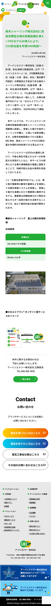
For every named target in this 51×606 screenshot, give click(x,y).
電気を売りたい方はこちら (25, 443)
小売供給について (10, 499)
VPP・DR (8, 523)
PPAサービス (9, 516)
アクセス (32, 516)
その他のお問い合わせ (37, 533)
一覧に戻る (25, 379)
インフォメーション (12, 489)
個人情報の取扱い (25, 599)
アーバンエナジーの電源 (38, 494)
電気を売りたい (34, 530)
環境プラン (8, 502)
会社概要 (32, 513)
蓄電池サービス (9, 520)
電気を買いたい (34, 526)
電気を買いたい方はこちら (25, 433)
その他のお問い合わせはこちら (25, 465)
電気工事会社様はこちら (25, 454)
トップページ (10, 10)
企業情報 (33, 508)
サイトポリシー (39, 599)
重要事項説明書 (11, 599)
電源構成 (32, 502)
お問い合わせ (34, 521)
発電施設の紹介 (34, 499)
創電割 (6, 506)
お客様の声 (34, 489)
